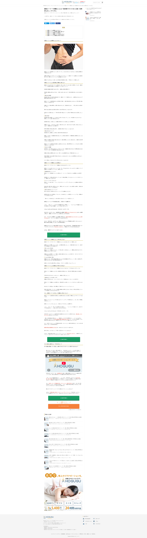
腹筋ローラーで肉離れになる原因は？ (54, 32)
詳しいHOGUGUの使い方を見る (64, 406)
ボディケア (56, 5)
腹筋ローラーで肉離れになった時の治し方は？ (55, 34)
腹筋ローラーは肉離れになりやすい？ (54, 30)
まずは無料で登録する (63, 234)
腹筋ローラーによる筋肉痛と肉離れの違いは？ (55, 31)
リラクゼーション (88, 521)
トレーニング (61, 5)
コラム (97, 521)
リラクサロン (98, 523)
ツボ (86, 523)
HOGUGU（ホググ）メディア (48, 5)
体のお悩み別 (87, 518)
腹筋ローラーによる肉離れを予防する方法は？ (55, 35)
